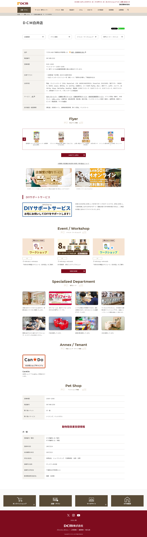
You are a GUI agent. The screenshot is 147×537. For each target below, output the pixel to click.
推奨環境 (81, 530)
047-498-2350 (50, 404)
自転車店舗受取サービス (95, 97)
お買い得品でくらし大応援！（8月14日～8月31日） (85, 144)
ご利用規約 (74, 530)
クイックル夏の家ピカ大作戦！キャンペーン (110, 144)
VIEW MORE (73, 271)
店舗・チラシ (24, 10)
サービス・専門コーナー (41, 10)
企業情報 (121, 10)
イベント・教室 (59, 10)
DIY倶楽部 (100, 10)
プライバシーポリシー (63, 530)
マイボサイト (98, 2)
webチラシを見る (74, 155)
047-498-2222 (50, 58)
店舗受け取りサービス (65, 97)
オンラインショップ (111, 2)
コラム (81, 10)
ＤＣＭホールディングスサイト (83, 2)
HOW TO (89, 10)
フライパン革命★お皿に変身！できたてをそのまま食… (61, 144)
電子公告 (87, 530)
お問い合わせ (124, 2)
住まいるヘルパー (51, 97)
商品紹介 (72, 10)
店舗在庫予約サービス (80, 97)
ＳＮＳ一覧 (73, 520)
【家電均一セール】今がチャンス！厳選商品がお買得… (36, 144)
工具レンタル (56, 99)
